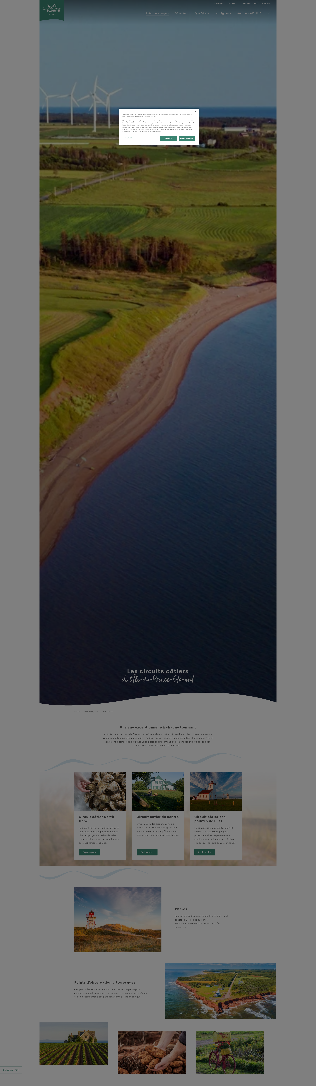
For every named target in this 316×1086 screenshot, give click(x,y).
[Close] (195, 111)
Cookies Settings (128, 138)
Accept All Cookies (187, 138)
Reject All (168, 138)
